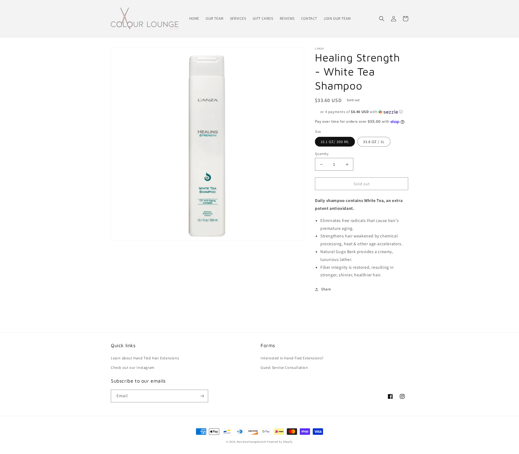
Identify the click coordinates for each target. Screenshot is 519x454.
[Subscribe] (202, 396)
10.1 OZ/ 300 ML (335, 141)
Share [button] (326, 289)
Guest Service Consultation (284, 367)
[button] (382, 19)
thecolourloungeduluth (251, 441)
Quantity (321, 153)
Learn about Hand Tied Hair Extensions (145, 358)
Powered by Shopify (280, 441)
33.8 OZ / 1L (374, 141)
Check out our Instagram (133, 367)
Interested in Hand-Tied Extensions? (292, 358)
